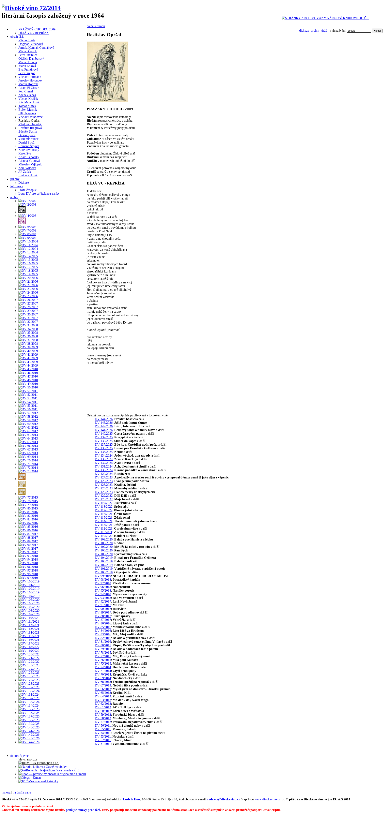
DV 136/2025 (104, 448)
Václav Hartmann (29, 76)
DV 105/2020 (104, 554)
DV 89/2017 (103, 612)
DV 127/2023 (104, 477)
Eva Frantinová (28, 69)
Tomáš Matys (27, 106)
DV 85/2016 (103, 627)
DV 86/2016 (103, 623)
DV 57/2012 (103, 722)
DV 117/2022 (103, 510)
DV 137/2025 (104, 444)
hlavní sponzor (27, 759)
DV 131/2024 (104, 466)
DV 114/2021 (103, 521)
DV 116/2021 (103, 514)
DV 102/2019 (104, 565)
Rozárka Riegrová (30, 128)
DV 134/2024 (104, 455)
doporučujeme (19, 755)
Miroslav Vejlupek (30, 164)
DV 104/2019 (104, 557)
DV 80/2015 (103, 645)
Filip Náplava (27, 113)
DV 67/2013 (103, 685)
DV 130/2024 (104, 470)
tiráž (324, 30)
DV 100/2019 (104, 572)
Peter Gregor (26, 73)
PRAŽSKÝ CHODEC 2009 (37, 29)
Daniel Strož (26, 142)
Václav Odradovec (30, 117)
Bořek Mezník (27, 109)
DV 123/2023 (104, 492)
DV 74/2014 (103, 667)
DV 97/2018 (103, 583)
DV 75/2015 (103, 663)
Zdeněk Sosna (27, 131)
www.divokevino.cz (267, 799)
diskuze (304, 30)
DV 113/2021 (103, 525)
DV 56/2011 (103, 725)
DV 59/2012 (103, 714)
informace (16, 186)
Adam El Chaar (28, 87)
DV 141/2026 (104, 430)
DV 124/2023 (104, 488)
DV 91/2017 (103, 605)
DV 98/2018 (103, 579)
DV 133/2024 (104, 459)
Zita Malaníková (29, 102)
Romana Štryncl (28, 146)
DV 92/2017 (103, 601)
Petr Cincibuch (27, 55)
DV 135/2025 (104, 452)
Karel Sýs (24, 153)
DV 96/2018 (103, 587)
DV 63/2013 (103, 700)
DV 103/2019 (104, 561)
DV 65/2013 (103, 692)
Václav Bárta (26, 40)
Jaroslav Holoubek (30, 80)
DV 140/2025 (104, 433)
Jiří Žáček (24, 171)
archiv (315, 30)
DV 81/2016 (103, 641)
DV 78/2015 (103, 652)
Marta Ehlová (27, 66)
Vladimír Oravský (30, 124)
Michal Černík (27, 51)
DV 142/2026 (104, 426)
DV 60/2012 (103, 711)
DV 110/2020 (103, 535)
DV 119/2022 (103, 503)
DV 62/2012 (103, 703)
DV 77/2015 (103, 656)
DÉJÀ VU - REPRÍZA (33, 33)
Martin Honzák (28, 84)
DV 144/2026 (104, 419)
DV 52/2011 (103, 740)
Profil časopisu (27, 190)
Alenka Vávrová (29, 160)
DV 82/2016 (103, 638)
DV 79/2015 (103, 649)
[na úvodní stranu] (31, 8)
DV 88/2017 (103, 616)
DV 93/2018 (103, 597)
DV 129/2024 (104, 473)
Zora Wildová (27, 168)
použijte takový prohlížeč (83, 810)
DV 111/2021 (103, 532)
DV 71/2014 (103, 670)
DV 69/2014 (103, 678)
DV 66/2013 (103, 689)
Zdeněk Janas (27, 95)
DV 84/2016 (103, 630)
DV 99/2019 (103, 576)
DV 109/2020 (104, 539)
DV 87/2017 (103, 619)
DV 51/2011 (103, 743)
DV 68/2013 (103, 681)
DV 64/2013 (103, 696)
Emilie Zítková (27, 175)
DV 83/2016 (103, 634)
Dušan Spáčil (26, 135)
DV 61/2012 (103, 707)
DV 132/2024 (104, 462)
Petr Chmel (25, 91)
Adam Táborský (28, 157)
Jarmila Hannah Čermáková (36, 47)
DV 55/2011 (103, 729)
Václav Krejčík (28, 98)
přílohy (14, 179)
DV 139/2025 (104, 437)
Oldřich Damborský (31, 58)
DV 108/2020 (104, 543)
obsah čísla (17, 36)
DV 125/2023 (104, 484)
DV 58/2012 (103, 718)
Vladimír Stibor (28, 138)
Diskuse (23, 182)
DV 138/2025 (104, 441)
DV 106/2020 (104, 550)
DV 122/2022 (104, 495)
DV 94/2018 (103, 594)
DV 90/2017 (103, 608)
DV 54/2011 (103, 733)
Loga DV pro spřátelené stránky (39, 193)
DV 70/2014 (103, 674)
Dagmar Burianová (30, 44)
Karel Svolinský (28, 149)
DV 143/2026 (104, 422)
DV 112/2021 (103, 528)
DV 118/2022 (103, 506)
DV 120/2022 (104, 499)
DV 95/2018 (103, 590)
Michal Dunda (27, 62)
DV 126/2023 (104, 481)
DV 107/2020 (104, 546)
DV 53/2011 (103, 736)
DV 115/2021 (103, 517)
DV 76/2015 (103, 660)
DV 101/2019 (104, 568)
